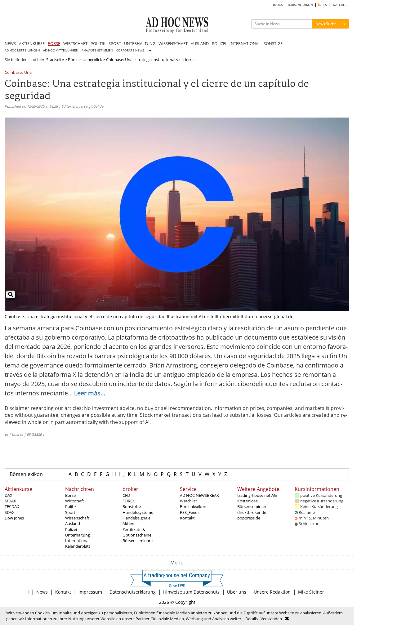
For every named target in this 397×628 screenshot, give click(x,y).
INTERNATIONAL (245, 43)
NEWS (10, 43)
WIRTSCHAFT (75, 43)
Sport (70, 512)
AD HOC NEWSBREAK (199, 495)
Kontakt (187, 518)
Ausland (72, 523)
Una (28, 72)
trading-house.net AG (257, 495)
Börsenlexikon (26, 474)
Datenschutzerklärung (132, 592)
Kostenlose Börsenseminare (252, 503)
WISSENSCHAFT (173, 43)
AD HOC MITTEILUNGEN (22, 50)
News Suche (326, 23)
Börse (73, 59)
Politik (71, 506)
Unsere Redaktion (272, 592)
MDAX (10, 501)
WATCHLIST (340, 5)
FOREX (129, 501)
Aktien (128, 523)
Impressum (90, 592)
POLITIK (98, 43)
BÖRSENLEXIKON (300, 5)
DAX (8, 495)
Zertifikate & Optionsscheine (137, 532)
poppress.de (248, 518)
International (77, 540)
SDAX (10, 512)
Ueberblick (92, 59)
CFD (126, 495)
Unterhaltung (77, 535)
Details (251, 618)
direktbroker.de (251, 512)
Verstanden (271, 618)
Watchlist (188, 501)
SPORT (115, 43)
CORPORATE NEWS (130, 50)
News (42, 592)
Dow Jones (14, 518)
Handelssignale (136, 518)
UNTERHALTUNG (139, 43)
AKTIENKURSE (32, 43)
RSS (324, 5)
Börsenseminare (138, 540)
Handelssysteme (138, 512)
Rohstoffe (132, 506)
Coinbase (13, 72)
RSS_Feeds (189, 512)
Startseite (55, 59)
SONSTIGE (273, 43)
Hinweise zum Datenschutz (191, 592)
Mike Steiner (311, 592)
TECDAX (12, 506)
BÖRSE (54, 43)
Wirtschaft (74, 501)
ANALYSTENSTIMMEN (97, 50)
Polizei (71, 529)
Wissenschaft (77, 518)
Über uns (236, 592)
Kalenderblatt (77, 546)
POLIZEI (219, 43)
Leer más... (89, 393)
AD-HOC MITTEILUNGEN (60, 50)
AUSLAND (200, 43)
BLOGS (278, 5)
